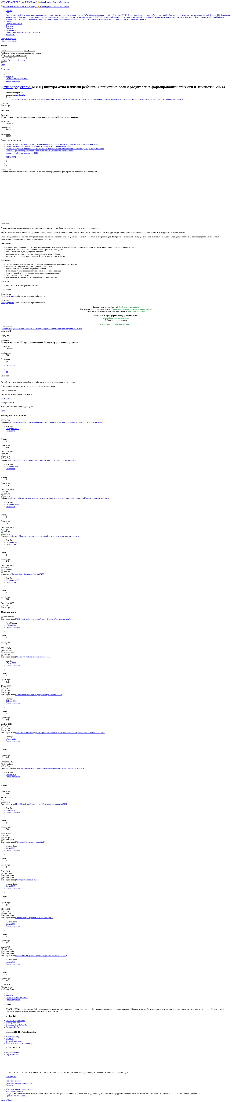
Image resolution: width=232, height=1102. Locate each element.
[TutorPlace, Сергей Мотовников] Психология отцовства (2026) (41, 804)
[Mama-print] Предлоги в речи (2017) (30, 842)
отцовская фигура (73, 99)
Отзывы (9, 11)
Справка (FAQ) (12, 1027)
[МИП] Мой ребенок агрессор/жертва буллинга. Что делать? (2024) (43, 619)
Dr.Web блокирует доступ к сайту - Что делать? (103, 15)
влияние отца (21, 99)
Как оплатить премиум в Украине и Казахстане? (175, 17)
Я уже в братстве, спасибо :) (14, 1091)
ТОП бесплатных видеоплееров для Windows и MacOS (146, 15)
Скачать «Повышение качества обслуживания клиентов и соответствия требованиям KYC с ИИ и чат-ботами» (52, 144)
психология (112, 99)
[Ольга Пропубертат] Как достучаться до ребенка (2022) (38, 695)
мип (42, 99)
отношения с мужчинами (55, 99)
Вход (3, 65)
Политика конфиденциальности (19, 1043)
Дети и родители (13, 627)
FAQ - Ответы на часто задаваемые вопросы (127, 19)
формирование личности (173, 99)
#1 (7, 165)
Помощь (9, 22)
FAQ (8, 13)
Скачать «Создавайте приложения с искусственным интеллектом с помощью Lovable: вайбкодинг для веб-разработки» (55, 149)
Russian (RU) (11, 1077)
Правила (9, 1039)
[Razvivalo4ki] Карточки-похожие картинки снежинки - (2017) (41, 956)
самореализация (138, 99)
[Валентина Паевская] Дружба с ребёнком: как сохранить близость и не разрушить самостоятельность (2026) (60, 733)
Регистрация (6, 69)
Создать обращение (14, 24)
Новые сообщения (13, 32)
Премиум (10, 28)
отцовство (85, 99)
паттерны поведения (98, 99)
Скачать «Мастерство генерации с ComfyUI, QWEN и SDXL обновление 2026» (38, 146)
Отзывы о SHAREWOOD (16, 1025)
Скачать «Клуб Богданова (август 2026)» (22, 153)
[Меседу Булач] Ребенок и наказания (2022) (33, 657)
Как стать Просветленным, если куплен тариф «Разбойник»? (129, 17)
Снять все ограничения (15, 1021)
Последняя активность (30, 32)
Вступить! (28, 1089)
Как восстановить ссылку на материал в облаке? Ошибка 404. (194, 15)
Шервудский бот (13, 1023)
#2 (7, 372)
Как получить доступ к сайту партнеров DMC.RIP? (82, 17)
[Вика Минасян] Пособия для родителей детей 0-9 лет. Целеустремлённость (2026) (49, 768)
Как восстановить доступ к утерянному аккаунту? (39, 17)
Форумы (9, 26)
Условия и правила (13, 1081)
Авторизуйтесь (7, 296)
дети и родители (34, 99)
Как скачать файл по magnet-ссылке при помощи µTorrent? (53, 19)
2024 (13, 99)
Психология (11, 544)
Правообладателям (14, 1041)
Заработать (10, 35)
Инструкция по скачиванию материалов (36, 15)
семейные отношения (154, 99)
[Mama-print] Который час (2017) (28, 880)
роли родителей (124, 99)
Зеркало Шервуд (12, 1037)
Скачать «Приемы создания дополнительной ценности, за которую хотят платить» (40, 151)
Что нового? (11, 30)
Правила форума (13, 15)
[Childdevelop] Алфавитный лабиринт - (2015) (34, 918)
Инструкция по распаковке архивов (68, 15)
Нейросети (10, 431)
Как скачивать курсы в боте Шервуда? (93, 19)
